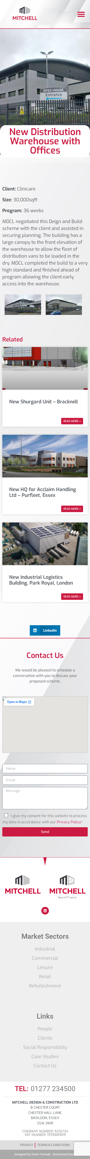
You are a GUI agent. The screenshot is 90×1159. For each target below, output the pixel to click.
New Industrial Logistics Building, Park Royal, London (41, 580)
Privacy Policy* (70, 822)
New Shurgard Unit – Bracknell (43, 401)
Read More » (72, 421)
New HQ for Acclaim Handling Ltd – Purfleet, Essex (42, 492)
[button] (81, 14)
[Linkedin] (45, 911)
